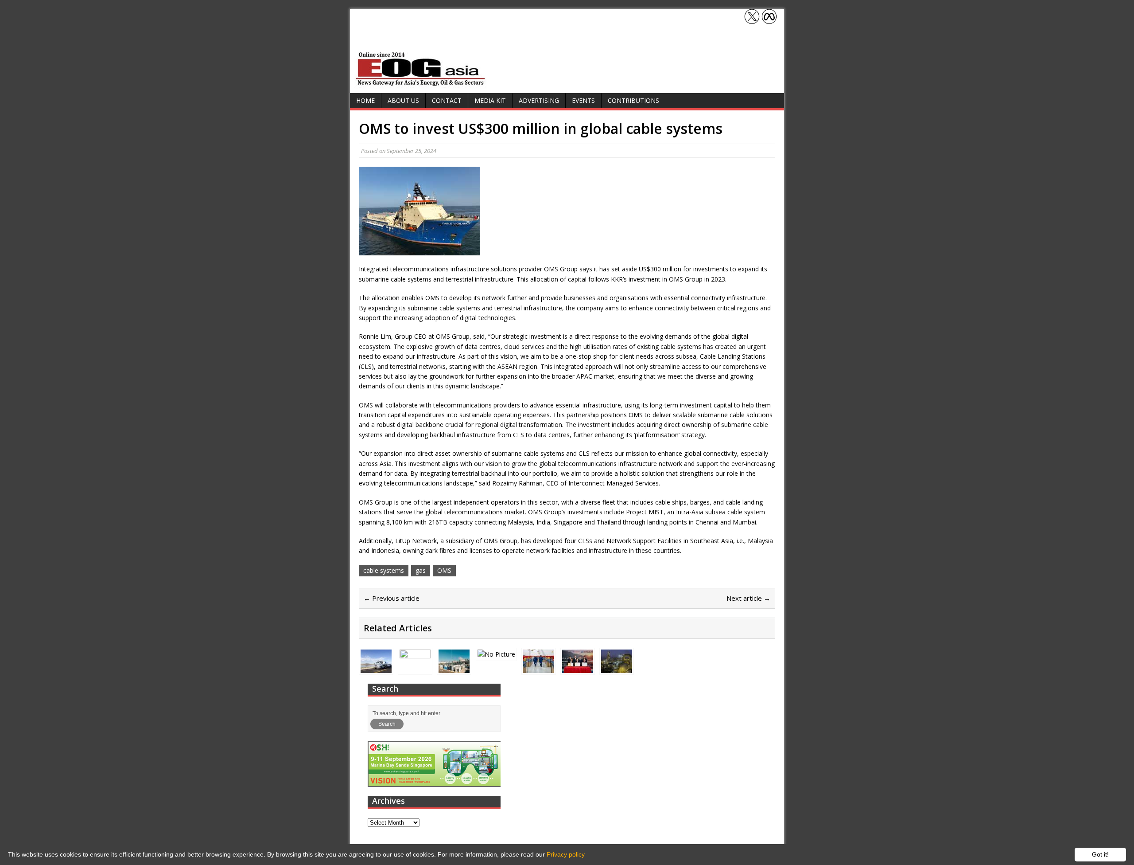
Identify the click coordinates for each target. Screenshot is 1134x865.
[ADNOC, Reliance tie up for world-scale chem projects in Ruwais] (616, 667)
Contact (447, 100)
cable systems (383, 570)
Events (583, 100)
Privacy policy (566, 854)
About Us (403, 100)
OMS (444, 570)
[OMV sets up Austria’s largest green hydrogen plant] (454, 667)
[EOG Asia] (420, 83)
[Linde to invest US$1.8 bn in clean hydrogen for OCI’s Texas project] (376, 667)
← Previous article (391, 598)
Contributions (633, 100)
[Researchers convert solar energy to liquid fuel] (496, 654)
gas (421, 570)
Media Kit (490, 100)
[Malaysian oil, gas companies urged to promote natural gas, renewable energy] (415, 667)
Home (365, 100)
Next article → (748, 598)
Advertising (539, 100)
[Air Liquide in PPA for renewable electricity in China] (577, 667)
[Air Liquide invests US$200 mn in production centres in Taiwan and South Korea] (538, 667)
